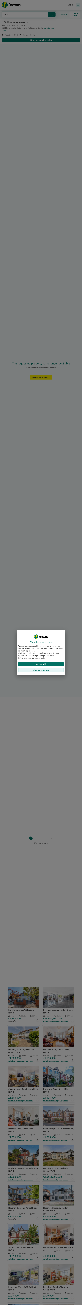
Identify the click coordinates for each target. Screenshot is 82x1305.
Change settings (41, 670)
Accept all (41, 664)
